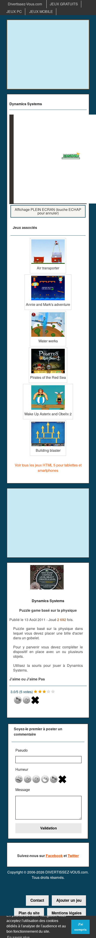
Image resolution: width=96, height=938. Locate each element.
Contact (37, 900)
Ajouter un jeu (68, 900)
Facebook (54, 855)
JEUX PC (14, 11)
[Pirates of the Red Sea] (48, 349)
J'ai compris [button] (80, 926)
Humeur (21, 769)
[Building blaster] (48, 422)
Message (22, 789)
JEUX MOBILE (41, 11)
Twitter (73, 855)
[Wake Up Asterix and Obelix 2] (48, 385)
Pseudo (21, 750)
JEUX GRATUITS (64, 3)
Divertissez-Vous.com (25, 3)
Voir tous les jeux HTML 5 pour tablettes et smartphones (48, 467)
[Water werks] (48, 312)
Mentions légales (66, 913)
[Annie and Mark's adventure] (48, 276)
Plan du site (29, 913)
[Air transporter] (48, 239)
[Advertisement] (48, 54)
